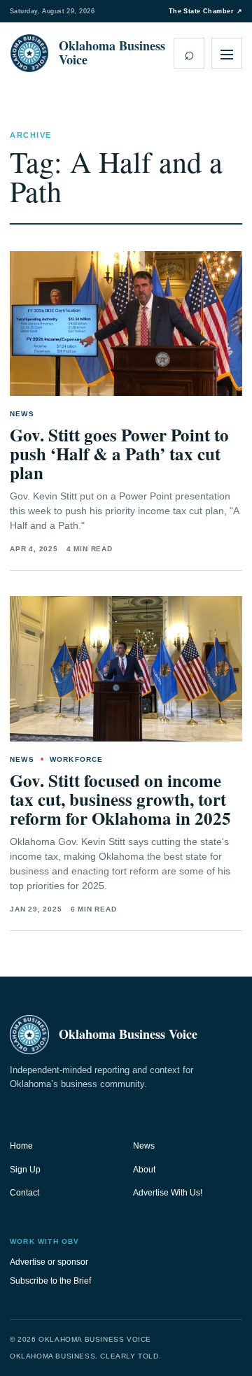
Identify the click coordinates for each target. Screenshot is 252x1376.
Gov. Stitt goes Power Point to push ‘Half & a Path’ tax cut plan (119, 453)
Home (21, 1146)
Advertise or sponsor (49, 1262)
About (144, 1170)
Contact (24, 1193)
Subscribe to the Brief (50, 1281)
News (144, 1146)
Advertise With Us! (167, 1193)
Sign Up (25, 1170)
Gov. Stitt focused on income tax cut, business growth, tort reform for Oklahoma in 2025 (120, 799)
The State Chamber (205, 11)
